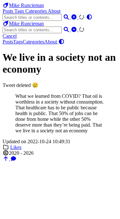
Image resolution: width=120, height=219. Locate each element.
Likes (15, 147)
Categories (36, 11)
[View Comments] (13, 158)
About (54, 11)
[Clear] (74, 17)
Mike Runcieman (26, 5)
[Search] (67, 17)
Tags (19, 11)
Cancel (10, 36)
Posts (8, 11)
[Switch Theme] (89, 17)
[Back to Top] (6, 158)
